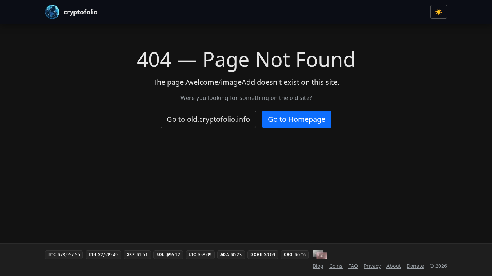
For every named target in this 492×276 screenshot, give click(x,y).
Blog (318, 265)
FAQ (353, 265)
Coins (336, 265)
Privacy (372, 265)
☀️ (438, 12)
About (393, 265)
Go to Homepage (296, 119)
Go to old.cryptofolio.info (208, 119)
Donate (415, 265)
